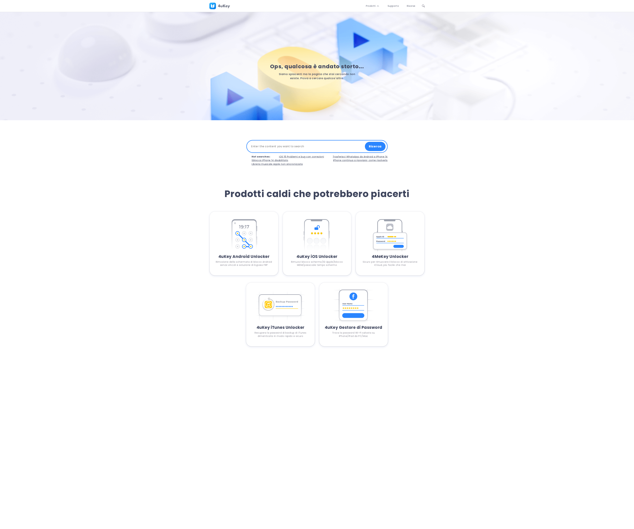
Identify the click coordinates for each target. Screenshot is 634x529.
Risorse (411, 6)
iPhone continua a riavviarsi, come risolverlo (360, 160)
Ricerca (375, 146)
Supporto (393, 6)
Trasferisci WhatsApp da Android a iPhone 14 (360, 156)
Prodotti (371, 6)
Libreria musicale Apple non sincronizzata (277, 164)
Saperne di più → (244, 270)
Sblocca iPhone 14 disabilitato (270, 160)
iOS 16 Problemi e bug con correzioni (301, 156)
